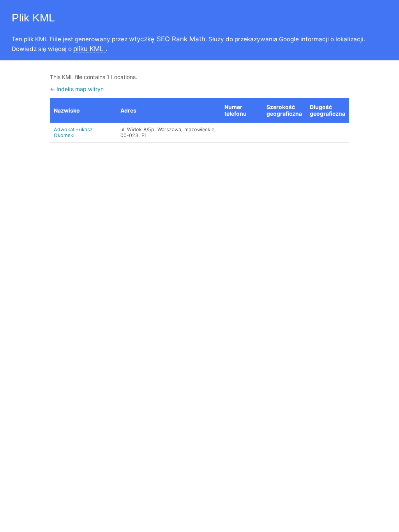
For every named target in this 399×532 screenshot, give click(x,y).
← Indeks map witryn (77, 89)
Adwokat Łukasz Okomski (73, 132)
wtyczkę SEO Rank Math (167, 39)
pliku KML (89, 49)
